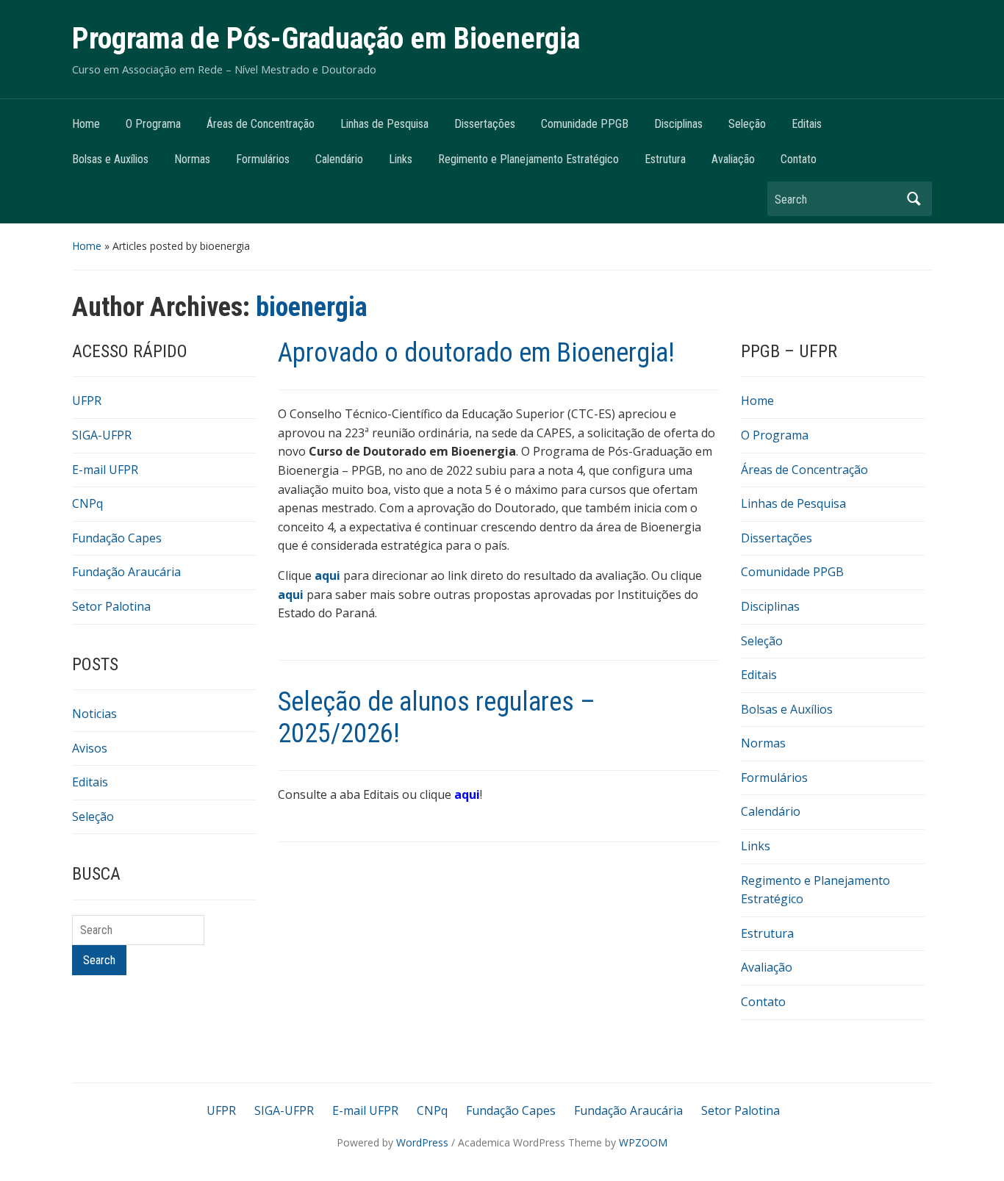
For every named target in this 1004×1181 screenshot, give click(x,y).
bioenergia (311, 307)
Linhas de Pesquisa (384, 124)
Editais (807, 124)
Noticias (94, 714)
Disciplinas (678, 124)
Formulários (263, 159)
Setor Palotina (111, 606)
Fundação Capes (117, 538)
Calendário (339, 159)
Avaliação (733, 159)
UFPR (86, 400)
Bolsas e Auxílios (110, 159)
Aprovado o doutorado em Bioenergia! (476, 352)
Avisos (89, 748)
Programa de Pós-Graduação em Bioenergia (326, 38)
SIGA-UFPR (102, 435)
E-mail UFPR (105, 470)
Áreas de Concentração (261, 124)
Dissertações (484, 124)
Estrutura (665, 159)
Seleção (747, 124)
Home (86, 124)
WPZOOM (643, 1142)
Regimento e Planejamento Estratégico (528, 159)
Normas (192, 159)
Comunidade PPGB (584, 124)
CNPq (87, 503)
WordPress (422, 1142)
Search (914, 199)
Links (400, 159)
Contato (799, 159)
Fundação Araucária (126, 572)
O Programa (153, 124)
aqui (292, 594)
